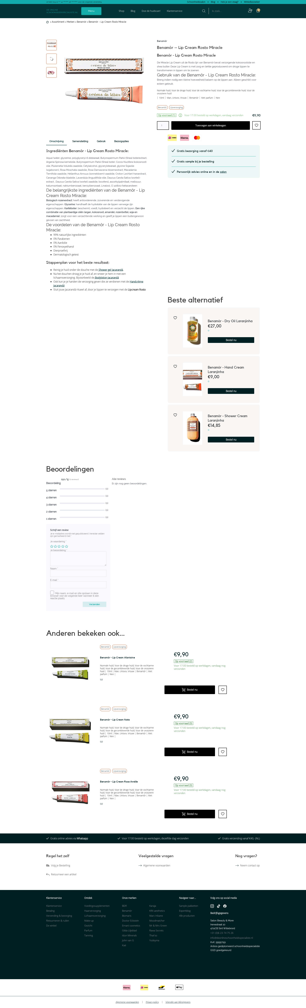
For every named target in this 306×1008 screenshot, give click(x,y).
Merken (70, 22)
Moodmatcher (157, 920)
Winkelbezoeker (252, 1)
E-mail (54, 580)
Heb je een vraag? (229, 1)
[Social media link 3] (224, 905)
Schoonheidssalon (196, 1)
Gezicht (88, 925)
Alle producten (187, 915)
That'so (153, 935)
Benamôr (81, 22)
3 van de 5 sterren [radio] (59, 546)
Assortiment (58, 22)
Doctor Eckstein (130, 920)
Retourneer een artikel (63, 874)
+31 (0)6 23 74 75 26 (221, 932)
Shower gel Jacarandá (110, 270)
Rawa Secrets (156, 930)
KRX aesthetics (157, 910)
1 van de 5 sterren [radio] (51, 546)
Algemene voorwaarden (156, 865)
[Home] (47, 22)
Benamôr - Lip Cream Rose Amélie (119, 781)
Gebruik (101, 141)
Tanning (88, 935)
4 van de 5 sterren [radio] (62, 546)
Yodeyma (154, 940)
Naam (54, 568)
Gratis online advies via (69, 838)
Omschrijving (56, 141)
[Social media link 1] (212, 905)
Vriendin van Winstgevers (178, 1002)
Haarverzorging (92, 910)
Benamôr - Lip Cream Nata (115, 719)
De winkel (51, 925)
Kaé (124, 945)
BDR (124, 905)
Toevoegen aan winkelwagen (210, 125)
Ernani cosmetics (131, 925)
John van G (128, 940)
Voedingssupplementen (97, 905)
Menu (91, 11)
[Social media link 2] (218, 905)
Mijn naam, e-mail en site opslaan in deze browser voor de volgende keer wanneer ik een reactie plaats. (74, 596)
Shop (121, 10)
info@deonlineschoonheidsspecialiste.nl (231, 937)
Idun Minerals (129, 935)
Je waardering (58, 541)
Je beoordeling (58, 550)
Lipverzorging (176, 107)
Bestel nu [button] (231, 340)
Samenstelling (80, 141)
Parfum (88, 930)
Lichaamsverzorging (95, 915)
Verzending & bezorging (59, 915)
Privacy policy (152, 1002)
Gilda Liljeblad (129, 930)
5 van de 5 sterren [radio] (66, 546)
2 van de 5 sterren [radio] (55, 546)
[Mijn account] (250, 11)
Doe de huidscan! (151, 10)
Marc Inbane (156, 915)
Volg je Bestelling (60, 865)
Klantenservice (174, 10)
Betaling (50, 910)
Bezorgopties (121, 141)
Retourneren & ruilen (57, 920)
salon (223, 171)
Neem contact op (250, 865)
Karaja (152, 905)
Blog (213, 1)
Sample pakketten (188, 905)
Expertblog (185, 910)
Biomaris (126, 915)
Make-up (89, 920)
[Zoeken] (204, 11)
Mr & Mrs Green (158, 925)
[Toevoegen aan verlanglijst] (175, 318)
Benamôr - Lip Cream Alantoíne (117, 657)
